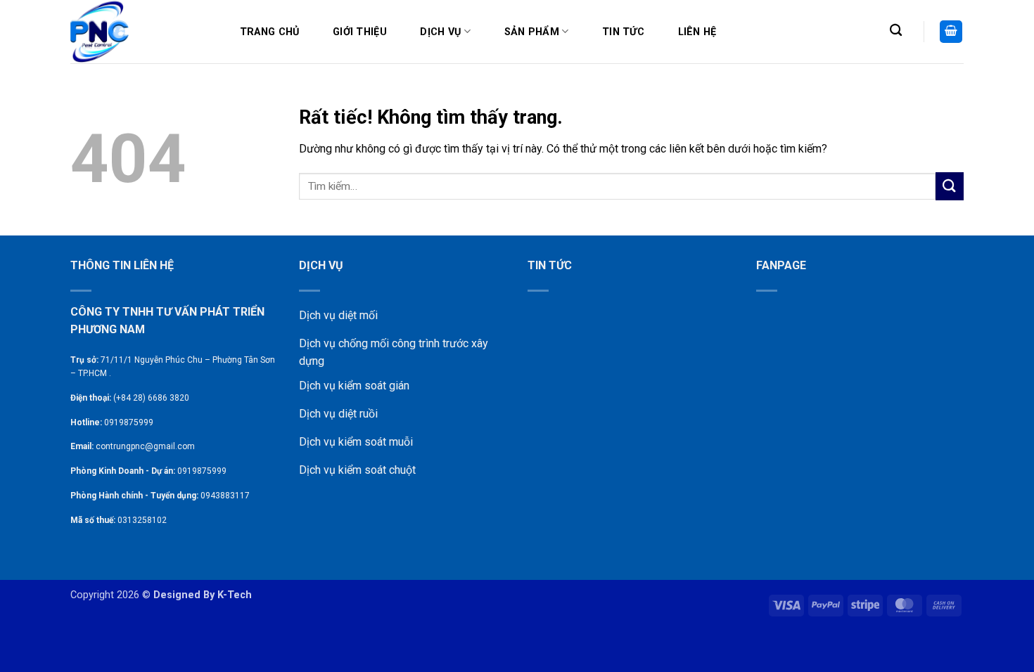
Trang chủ (270, 32)
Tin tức (623, 32)
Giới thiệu (360, 32)
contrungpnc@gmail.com (145, 446)
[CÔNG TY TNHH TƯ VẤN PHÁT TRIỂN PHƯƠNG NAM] (140, 31)
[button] (951, 32)
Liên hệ (697, 32)
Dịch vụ (440, 32)
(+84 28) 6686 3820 (151, 398)
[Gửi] (950, 186)
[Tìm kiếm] (895, 30)
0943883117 (225, 495)
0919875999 (128, 422)
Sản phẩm (531, 32)
